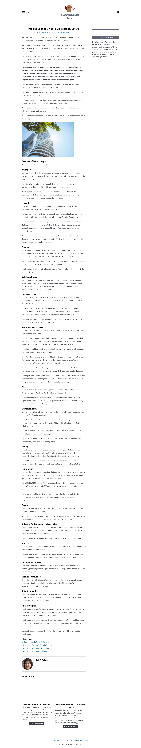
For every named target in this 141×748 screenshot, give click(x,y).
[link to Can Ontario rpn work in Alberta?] (37, 690)
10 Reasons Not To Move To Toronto (35, 642)
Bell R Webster (45, 32)
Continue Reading (37, 723)
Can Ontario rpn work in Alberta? (36, 704)
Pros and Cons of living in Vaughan (35, 651)
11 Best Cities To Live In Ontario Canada (37, 645)
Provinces (70, 32)
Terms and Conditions (81, 740)
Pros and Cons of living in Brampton (35, 648)
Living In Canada (57, 32)
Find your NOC (57, 740)
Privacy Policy (68, 740)
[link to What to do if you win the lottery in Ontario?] (70, 690)
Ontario (64, 32)
